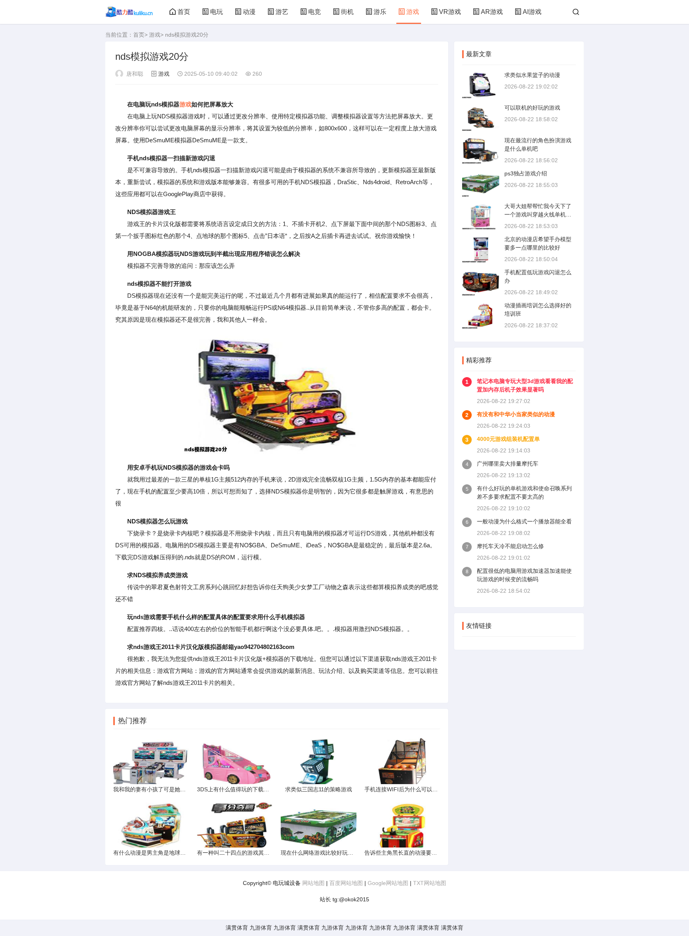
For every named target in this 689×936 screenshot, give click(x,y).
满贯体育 (237, 927)
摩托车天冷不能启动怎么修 (510, 546)
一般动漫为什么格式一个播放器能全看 (524, 521)
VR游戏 (450, 11)
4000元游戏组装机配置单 (508, 439)
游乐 (380, 11)
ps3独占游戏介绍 (525, 173)
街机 (347, 11)
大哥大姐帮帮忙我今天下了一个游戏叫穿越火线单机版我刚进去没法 (537, 214)
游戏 (412, 11)
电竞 (314, 11)
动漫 (249, 11)
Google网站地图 (388, 883)
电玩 (216, 11)
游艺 (282, 11)
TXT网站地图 (429, 883)
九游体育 (261, 927)
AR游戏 (492, 11)
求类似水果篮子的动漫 (532, 75)
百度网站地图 (346, 883)
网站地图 (313, 883)
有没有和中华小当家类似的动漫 (516, 414)
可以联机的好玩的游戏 (532, 107)
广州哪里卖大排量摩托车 (507, 463)
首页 (183, 11)
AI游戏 (532, 11)
